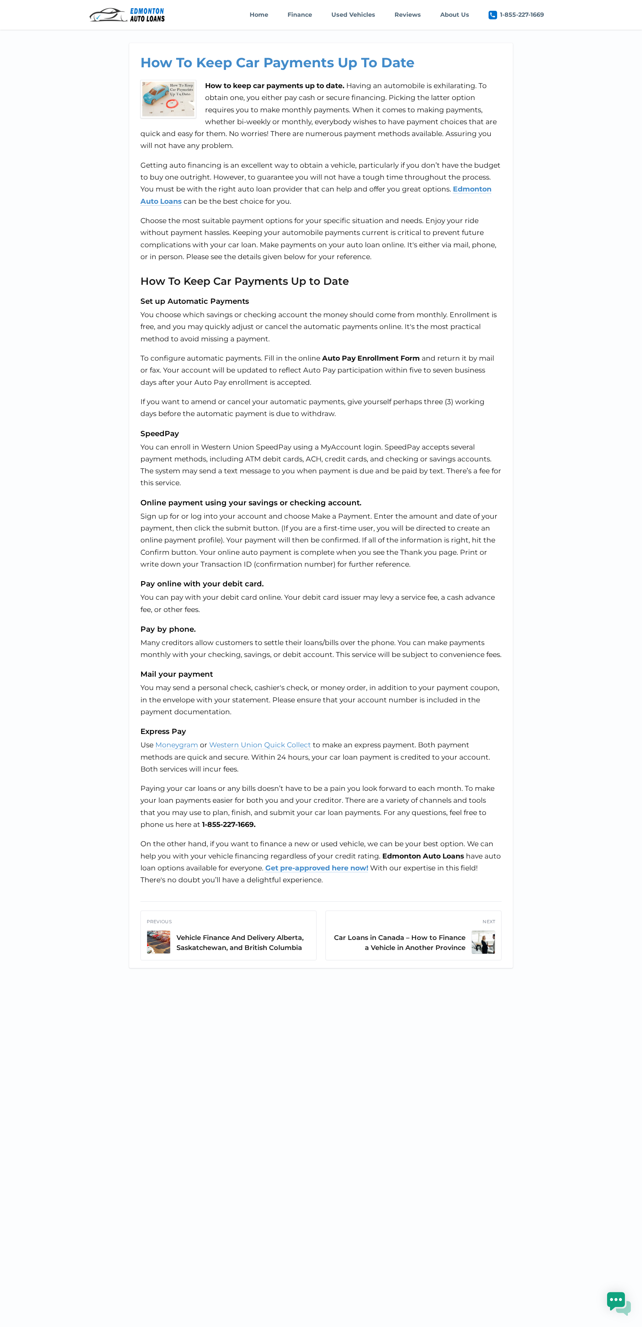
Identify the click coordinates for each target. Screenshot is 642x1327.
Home (259, 14)
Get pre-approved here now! (316, 868)
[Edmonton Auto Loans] (127, 15)
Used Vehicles (353, 14)
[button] (619, 1304)
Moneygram (176, 745)
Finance (300, 14)
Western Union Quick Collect (260, 745)
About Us (454, 14)
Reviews (408, 14)
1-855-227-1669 (522, 14)
